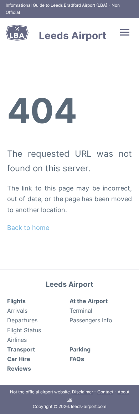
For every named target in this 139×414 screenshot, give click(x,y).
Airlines (17, 339)
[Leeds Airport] (17, 33)
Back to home (28, 227)
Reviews (19, 368)
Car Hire (18, 358)
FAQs (77, 358)
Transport (21, 349)
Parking (80, 349)
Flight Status (24, 330)
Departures (22, 320)
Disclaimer (82, 391)
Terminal (81, 310)
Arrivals (17, 310)
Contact (105, 391)
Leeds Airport (72, 36)
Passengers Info (91, 320)
